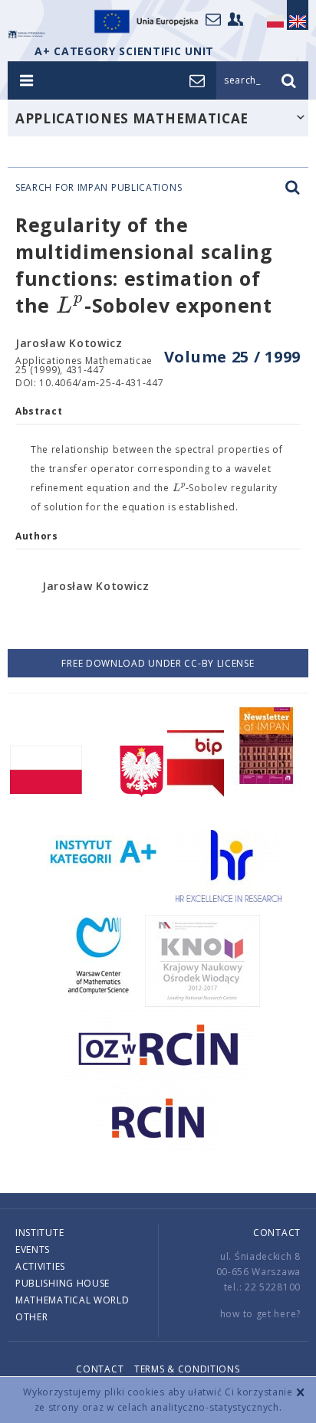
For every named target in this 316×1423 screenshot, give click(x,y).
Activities (40, 1266)
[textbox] (70, 306)
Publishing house (62, 1283)
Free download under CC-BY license (157, 663)
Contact (277, 1232)
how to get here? (260, 1313)
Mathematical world (72, 1300)
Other (31, 1316)
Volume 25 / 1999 (232, 356)
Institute (39, 1232)
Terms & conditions (187, 1368)
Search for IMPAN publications (98, 187)
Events (32, 1249)
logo (27, 34)
